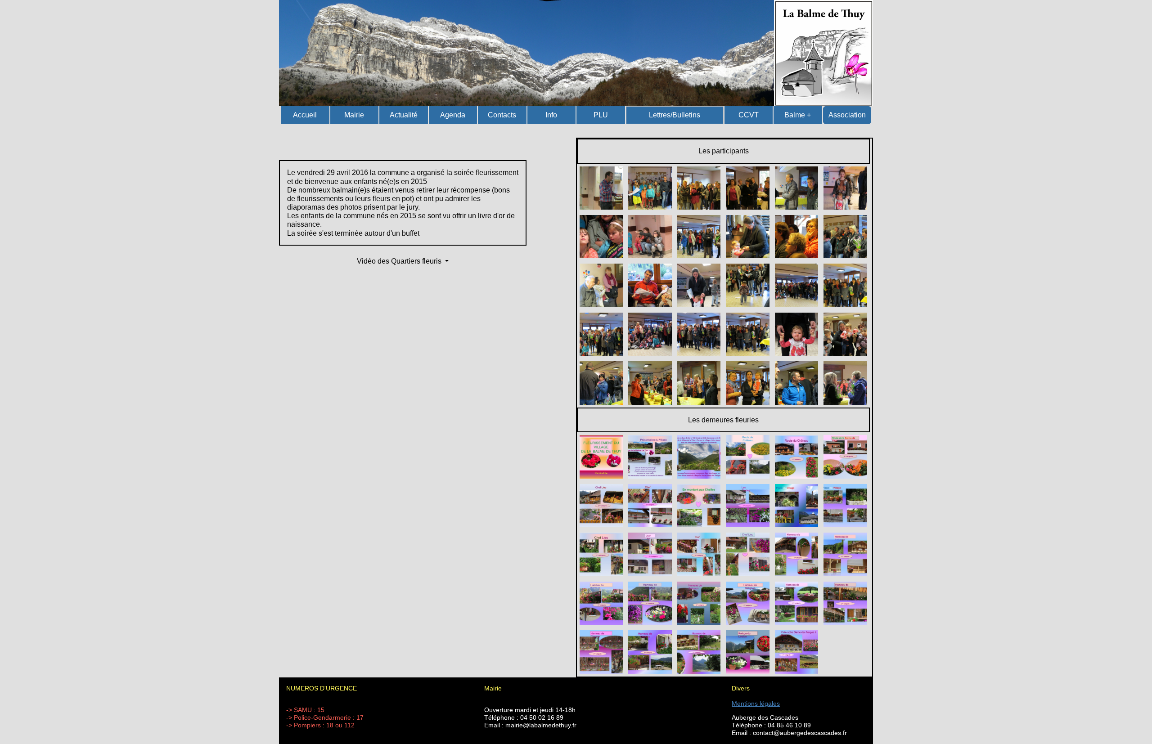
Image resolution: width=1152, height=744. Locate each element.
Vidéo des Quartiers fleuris (400, 261)
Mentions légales (756, 703)
